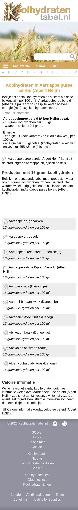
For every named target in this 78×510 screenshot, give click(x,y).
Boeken (37, 468)
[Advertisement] (34, 208)
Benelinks (20, 499)
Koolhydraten (22, 65)
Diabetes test (37, 479)
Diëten (54, 65)
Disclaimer (37, 442)
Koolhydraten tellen (37, 484)
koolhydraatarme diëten (37, 463)
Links (37, 437)
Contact (37, 447)
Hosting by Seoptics (46, 499)
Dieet (60, 494)
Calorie (15, 494)
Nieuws (41, 65)
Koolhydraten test (37, 475)
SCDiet (37, 432)
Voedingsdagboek (38, 494)
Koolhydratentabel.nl (33, 423)
